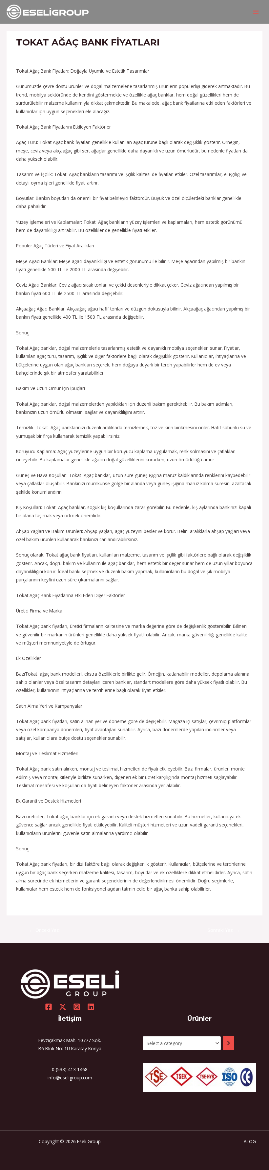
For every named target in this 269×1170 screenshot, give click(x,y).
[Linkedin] (90, 1006)
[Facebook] (48, 1006)
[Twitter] (62, 1006)
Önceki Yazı (44, 930)
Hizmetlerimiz (33, 54)
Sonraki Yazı (224, 930)
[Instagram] (76, 1006)
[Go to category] (228, 1043)
